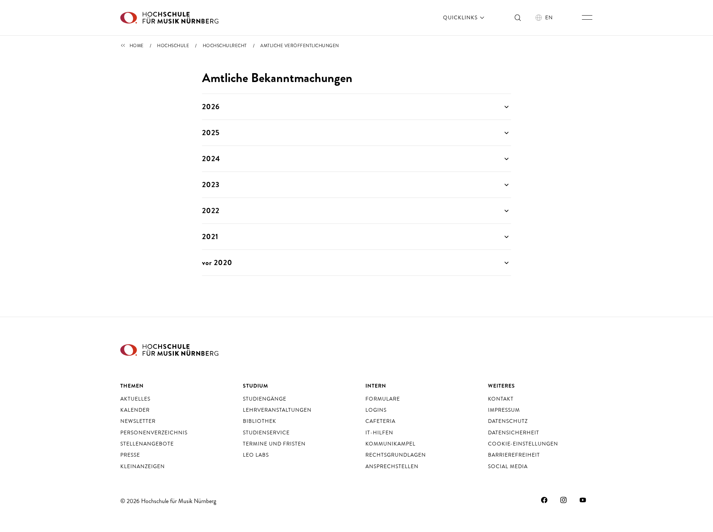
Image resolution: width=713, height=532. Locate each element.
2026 (211, 106)
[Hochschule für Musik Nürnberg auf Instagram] (563, 500)
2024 (211, 158)
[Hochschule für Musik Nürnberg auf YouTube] (583, 500)
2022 (210, 210)
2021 (210, 236)
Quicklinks (461, 17)
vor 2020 (217, 262)
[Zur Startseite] (169, 17)
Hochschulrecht (225, 45)
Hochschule (173, 45)
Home (137, 45)
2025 (211, 132)
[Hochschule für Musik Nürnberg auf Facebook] (544, 500)
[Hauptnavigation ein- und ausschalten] (587, 17)
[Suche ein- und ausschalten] (518, 17)
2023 (210, 184)
